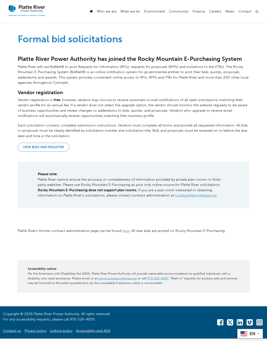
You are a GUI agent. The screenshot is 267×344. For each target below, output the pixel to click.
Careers (215, 11)
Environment (154, 11)
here (125, 231)
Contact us (12, 331)
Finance (199, 11)
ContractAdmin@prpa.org (196, 195)
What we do (130, 11)
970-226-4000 (157, 278)
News (229, 11)
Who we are (106, 11)
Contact (245, 11)
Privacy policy (36, 331)
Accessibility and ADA (93, 331)
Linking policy (61, 331)
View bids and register (43, 147)
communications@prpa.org (117, 278)
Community (178, 11)
